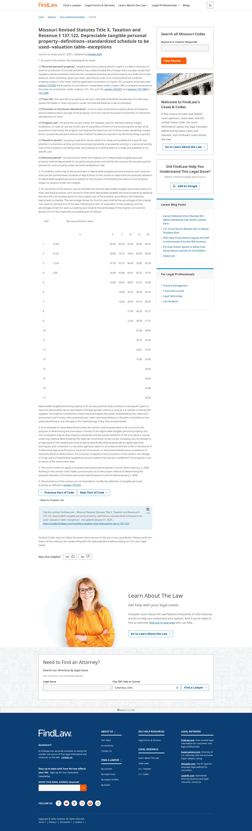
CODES (41, 17)
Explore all (169, 255)
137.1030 (43, 93)
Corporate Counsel (173, 290)
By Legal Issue (108, 774)
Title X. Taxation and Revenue (72, 17)
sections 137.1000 (137, 89)
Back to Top (127, 710)
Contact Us (106, 751)
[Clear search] (177, 687)
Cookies (78, 822)
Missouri (52, 17)
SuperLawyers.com (190, 752)
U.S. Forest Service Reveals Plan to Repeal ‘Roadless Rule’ (186, 230)
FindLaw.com (187, 740)
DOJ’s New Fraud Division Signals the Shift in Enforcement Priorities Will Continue (186, 239)
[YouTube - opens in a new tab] (66, 803)
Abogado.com (188, 763)
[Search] (210, 5)
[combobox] (77, 687)
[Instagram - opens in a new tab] (82, 803)
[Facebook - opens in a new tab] (58, 803)
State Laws (143, 763)
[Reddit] (90, 803)
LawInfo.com (187, 775)
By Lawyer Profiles (110, 779)
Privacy (52, 822)
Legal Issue (49, 681)
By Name (105, 785)
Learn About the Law (148, 758)
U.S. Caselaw (144, 768)
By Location (106, 768)
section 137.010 (72, 485)
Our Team (106, 740)
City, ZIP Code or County (126, 681)
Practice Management (175, 285)
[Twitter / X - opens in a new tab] (74, 803)
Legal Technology (172, 296)
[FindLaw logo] (49, 5)
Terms (41, 822)
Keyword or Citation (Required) (179, 42)
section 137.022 (113, 89)
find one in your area (162, 622)
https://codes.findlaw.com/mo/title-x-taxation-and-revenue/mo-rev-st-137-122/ (86, 523)
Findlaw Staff (95, 54)
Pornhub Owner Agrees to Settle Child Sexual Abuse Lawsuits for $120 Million (184, 248)
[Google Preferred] (98, 803)
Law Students (170, 301)
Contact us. (67, 757)
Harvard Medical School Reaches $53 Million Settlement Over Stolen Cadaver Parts (184, 219)
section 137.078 (47, 85)
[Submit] (83, 788)
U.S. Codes (143, 774)
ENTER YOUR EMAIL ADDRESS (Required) (58, 782)
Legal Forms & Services (149, 740)
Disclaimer (65, 822)
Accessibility (107, 745)
